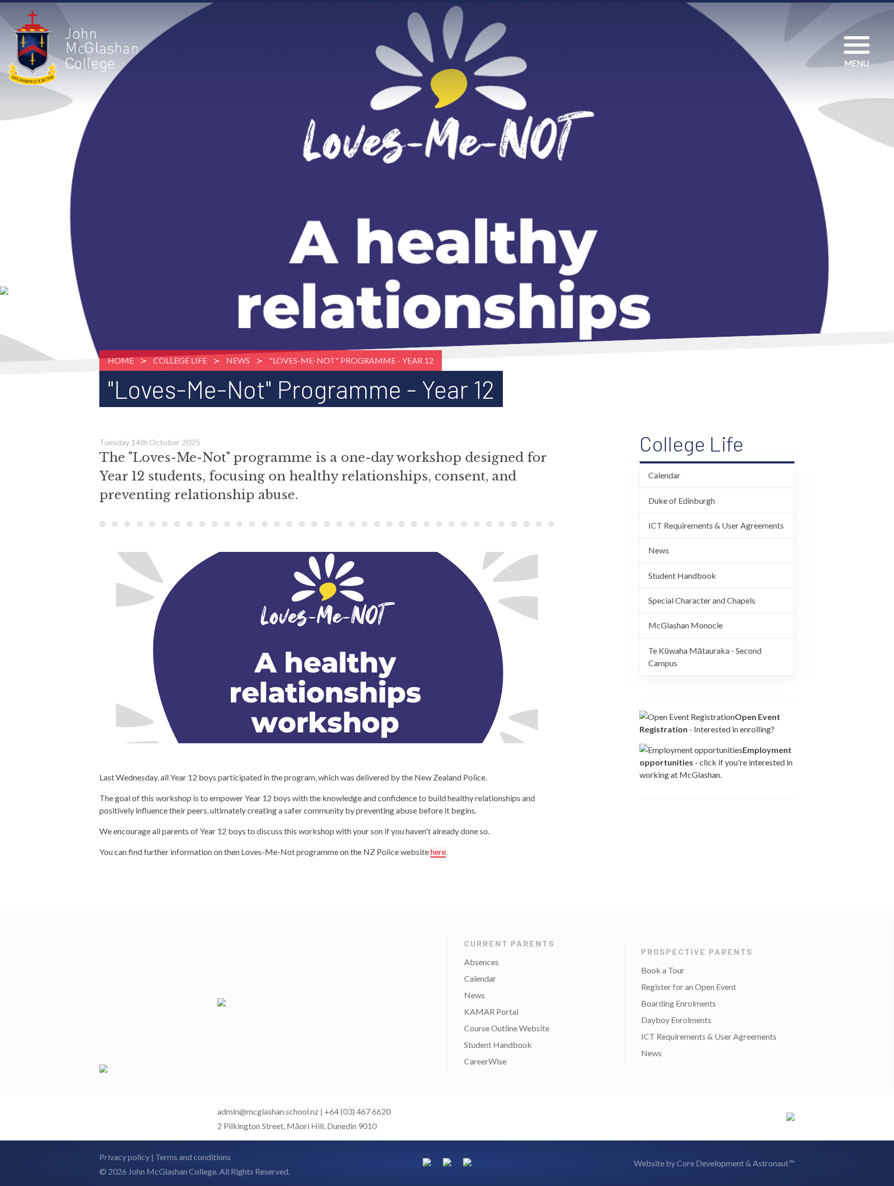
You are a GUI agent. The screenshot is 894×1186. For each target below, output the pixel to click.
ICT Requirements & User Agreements (716, 525)
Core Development (710, 1163)
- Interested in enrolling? (709, 723)
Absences (481, 962)
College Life (180, 360)
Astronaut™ (774, 1163)
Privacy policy (124, 1157)
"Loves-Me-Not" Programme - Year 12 (351, 360)
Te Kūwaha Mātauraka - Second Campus (705, 656)
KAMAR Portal (491, 1011)
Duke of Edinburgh (681, 500)
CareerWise (485, 1061)
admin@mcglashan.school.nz (268, 1111)
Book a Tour (662, 970)
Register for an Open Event (688, 987)
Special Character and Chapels (701, 600)
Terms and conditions (193, 1157)
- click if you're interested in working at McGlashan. (716, 762)
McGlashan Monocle (685, 625)
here (438, 852)
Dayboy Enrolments (676, 1020)
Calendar (664, 475)
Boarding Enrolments (678, 1003)
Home (121, 360)
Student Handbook (682, 575)
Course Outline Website (506, 1028)
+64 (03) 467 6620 (357, 1111)
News (238, 360)
